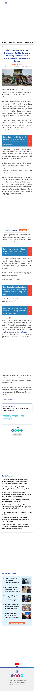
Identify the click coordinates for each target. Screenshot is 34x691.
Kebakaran (6, 416)
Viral (22, 416)
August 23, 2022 (24, 337)
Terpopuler (11, 42)
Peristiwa (15, 416)
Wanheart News (7, 419)
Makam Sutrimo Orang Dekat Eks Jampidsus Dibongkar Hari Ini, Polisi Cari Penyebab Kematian (12, 606)
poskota (10, 399)
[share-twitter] (15, 430)
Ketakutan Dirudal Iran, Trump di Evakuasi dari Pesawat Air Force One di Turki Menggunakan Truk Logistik (12, 580)
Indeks (19, 42)
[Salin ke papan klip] (21, 430)
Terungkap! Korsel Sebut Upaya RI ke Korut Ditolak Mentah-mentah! (12, 589)
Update (23, 230)
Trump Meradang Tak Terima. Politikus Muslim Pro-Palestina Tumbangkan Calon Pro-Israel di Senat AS (12, 615)
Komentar (18, 434)
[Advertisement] (17, 17)
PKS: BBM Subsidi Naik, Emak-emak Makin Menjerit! (15, 409)
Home (4, 42)
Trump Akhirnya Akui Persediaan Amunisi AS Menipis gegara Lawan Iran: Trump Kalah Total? (12, 598)
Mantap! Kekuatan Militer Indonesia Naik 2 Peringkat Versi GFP (14, 251)
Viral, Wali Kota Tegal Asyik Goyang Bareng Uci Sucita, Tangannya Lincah (14, 311)
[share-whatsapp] (18, 430)
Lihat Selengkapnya (16, 623)
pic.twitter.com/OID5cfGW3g (17, 332)
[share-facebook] (12, 430)
